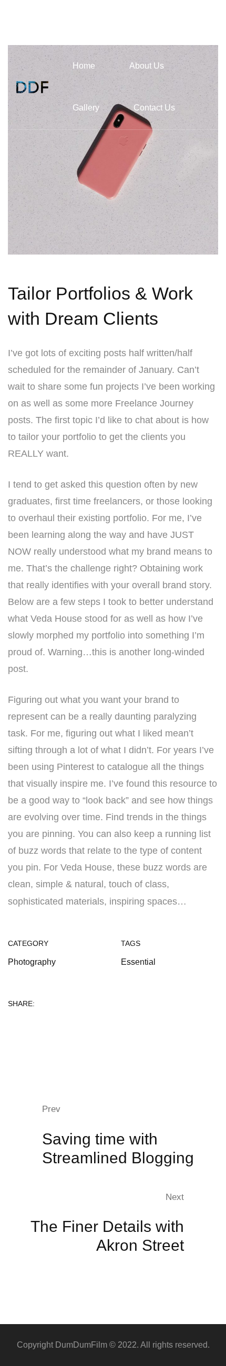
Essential (138, 961)
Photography (32, 961)
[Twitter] (28, 1026)
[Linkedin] (45, 1026)
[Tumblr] (63, 1026)
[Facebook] (11, 1026)
